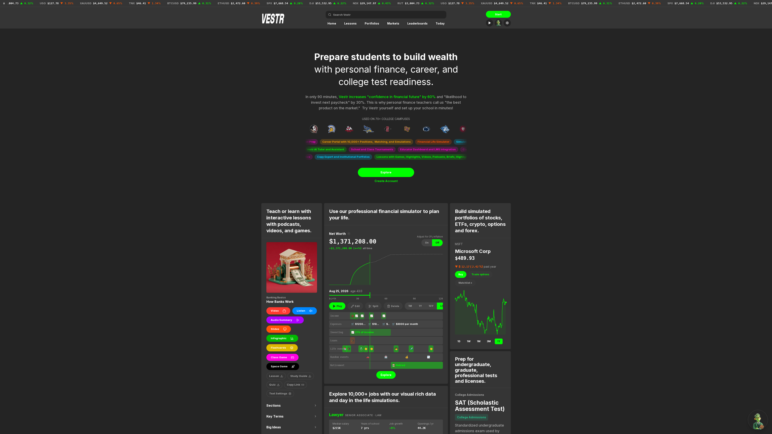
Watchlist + (465, 282)
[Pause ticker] (4, 3)
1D (458, 341)
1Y (420, 305)
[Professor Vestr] (498, 23)
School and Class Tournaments (360, 149)
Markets (393, 23)
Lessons (350, 23)
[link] (386, 293)
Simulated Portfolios (457, 141)
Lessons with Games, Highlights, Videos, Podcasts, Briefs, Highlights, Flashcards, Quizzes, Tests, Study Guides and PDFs (447, 156)
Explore (386, 172)
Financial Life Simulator (421, 141)
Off (437, 242)
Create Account (386, 181)
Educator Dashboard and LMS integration (415, 149)
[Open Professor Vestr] (758, 420)
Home (331, 23)
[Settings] (507, 23)
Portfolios (372, 23)
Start (498, 14)
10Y (431, 305)
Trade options (480, 274)
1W (468, 341)
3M (489, 341)
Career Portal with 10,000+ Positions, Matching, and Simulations (354, 141)
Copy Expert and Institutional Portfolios (331, 156)
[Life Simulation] (489, 23)
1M (410, 305)
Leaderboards (417, 23)
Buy (460, 274)
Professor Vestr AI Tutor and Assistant (306, 149)
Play (339, 306)
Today (440, 23)
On (427, 242)
